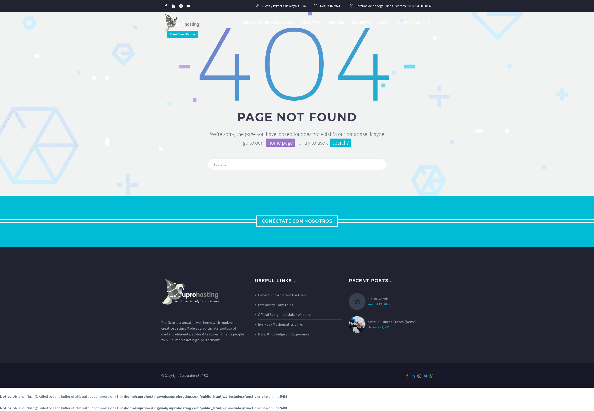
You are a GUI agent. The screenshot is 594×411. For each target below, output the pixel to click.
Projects (361, 22)
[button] (429, 22)
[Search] (381, 164)
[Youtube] (188, 6)
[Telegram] (425, 376)
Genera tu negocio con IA (268, 22)
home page (280, 142)
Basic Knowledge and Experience (284, 334)
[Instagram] (181, 6)
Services (335, 22)
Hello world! (378, 298)
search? (340, 142)
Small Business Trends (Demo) (392, 321)
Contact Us (408, 22)
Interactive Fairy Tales (275, 304)
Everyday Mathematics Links (280, 324)
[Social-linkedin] (173, 6)
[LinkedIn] (413, 376)
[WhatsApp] (431, 376)
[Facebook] (407, 376)
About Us (310, 22)
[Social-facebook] (166, 6)
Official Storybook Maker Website (284, 314)
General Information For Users (282, 295)
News (383, 22)
